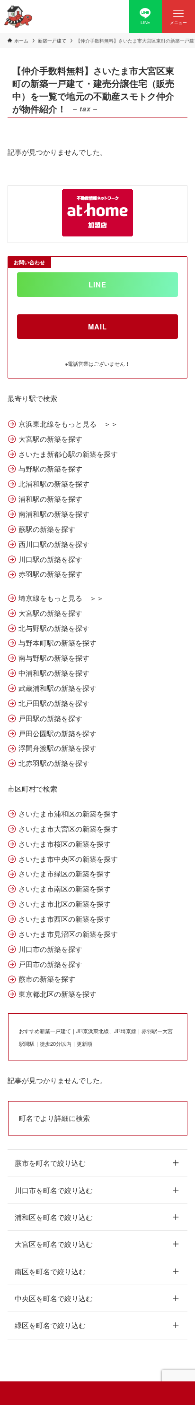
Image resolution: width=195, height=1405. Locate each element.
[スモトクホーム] (18, 16)
